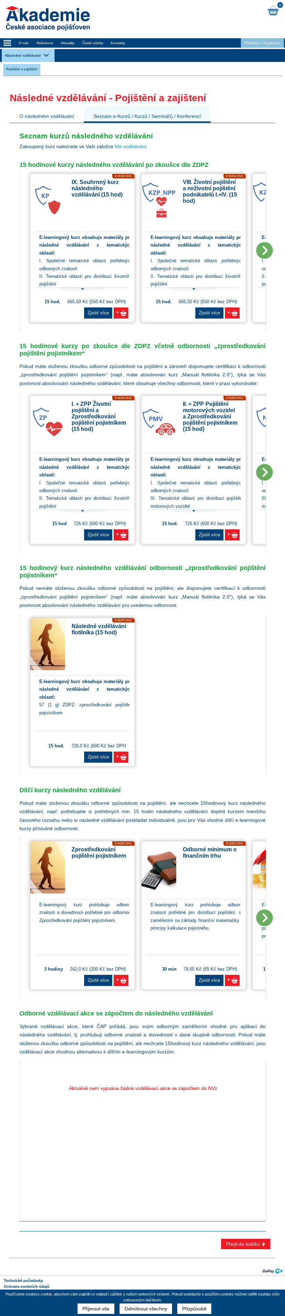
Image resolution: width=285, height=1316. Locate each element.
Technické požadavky (23, 1280)
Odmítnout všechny (145, 1308)
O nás (23, 43)
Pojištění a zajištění (21, 69)
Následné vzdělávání (23, 55)
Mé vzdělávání (131, 146)
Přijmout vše (95, 1308)
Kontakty (118, 43)
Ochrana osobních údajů (26, 1286)
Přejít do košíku (243, 1244)
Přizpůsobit (194, 1308)
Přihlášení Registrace (262, 43)
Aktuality (67, 43)
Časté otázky (92, 43)
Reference (44, 43)
